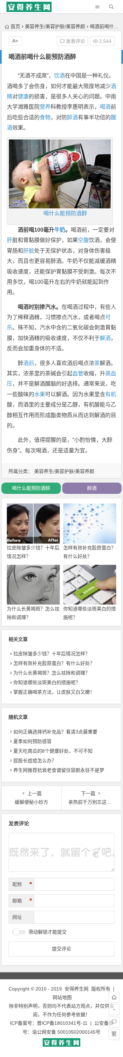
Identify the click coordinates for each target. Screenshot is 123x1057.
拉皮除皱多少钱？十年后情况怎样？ (51, 653)
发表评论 (75, 41)
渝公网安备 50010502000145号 (66, 1032)
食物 (45, 117)
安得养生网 (76, 989)
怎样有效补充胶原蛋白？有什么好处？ (54, 663)
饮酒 (59, 75)
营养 (45, 107)
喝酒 (105, 107)
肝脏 (28, 251)
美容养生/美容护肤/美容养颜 (55, 26)
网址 (17, 917)
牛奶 (59, 230)
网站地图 (62, 997)
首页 (15, 26)
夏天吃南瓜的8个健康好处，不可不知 (53, 751)
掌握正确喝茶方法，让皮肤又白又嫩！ (54, 692)
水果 (39, 394)
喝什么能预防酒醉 (65, 213)
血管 (77, 373)
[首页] (114, 997)
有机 (110, 394)
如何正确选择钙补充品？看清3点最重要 (55, 731)
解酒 (105, 338)
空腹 (83, 240)
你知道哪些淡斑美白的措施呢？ (46, 682)
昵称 (22, 884)
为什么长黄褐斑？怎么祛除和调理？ (51, 673)
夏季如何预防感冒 (32, 741)
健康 (23, 96)
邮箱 (22, 900)
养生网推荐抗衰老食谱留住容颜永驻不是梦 (58, 770)
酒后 (28, 363)
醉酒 (72, 117)
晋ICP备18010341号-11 (62, 1023)
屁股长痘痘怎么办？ (34, 760)
